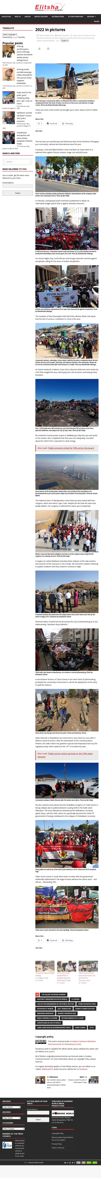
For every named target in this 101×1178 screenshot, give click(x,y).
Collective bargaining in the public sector (55, 1004)
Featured (48, 38)
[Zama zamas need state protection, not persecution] (88, 966)
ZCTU (92, 1027)
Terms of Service (58, 1148)
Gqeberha (63, 38)
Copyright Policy (58, 1133)
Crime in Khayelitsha (87, 1004)
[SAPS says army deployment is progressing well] (66, 966)
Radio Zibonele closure (47, 1018)
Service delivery (41, 17)
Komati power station (84, 1009)
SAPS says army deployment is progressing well (63, 975)
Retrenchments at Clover (73, 1018)
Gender (55, 38)
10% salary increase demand (54, 994)
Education (6, 17)
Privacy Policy (57, 1144)
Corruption (86, 35)
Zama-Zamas (80, 1027)
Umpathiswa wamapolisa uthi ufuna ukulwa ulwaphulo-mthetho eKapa (24, 138)
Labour (27, 17)
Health (18, 17)
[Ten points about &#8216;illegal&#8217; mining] (45, 966)
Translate (21, 37)
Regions (90, 17)
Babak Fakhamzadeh (36, 1162)
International (58, 17)
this (40, 1061)
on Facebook (82, 1069)
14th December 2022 (46, 35)
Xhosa (96, 21)
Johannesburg (88, 38)
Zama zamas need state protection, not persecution (87, 975)
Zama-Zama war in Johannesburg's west (54, 1027)
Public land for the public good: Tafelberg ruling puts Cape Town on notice (24, 98)
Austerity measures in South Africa (52, 999)
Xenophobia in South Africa (49, 1023)
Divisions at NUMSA (45, 1009)
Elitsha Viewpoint (75, 17)
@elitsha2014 (47, 1069)
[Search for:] (17, 162)
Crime (93, 35)
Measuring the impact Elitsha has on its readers (62, 1138)
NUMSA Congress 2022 (67, 1013)
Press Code (19, 1156)
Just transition (64, 1009)
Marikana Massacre (45, 1013)
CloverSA (75, 999)
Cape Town (77, 35)
